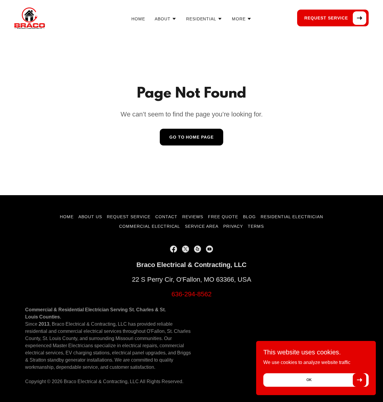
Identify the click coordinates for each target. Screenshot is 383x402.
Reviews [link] (192, 216)
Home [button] (67, 216)
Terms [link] (256, 226)
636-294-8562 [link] (191, 294)
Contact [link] (166, 216)
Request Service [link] (129, 216)
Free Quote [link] (223, 216)
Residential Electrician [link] (292, 216)
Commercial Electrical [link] (149, 226)
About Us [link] (90, 216)
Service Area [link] (201, 226)
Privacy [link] (233, 226)
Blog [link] (249, 216)
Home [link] (138, 18)
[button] (166, 18)
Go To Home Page (191, 137)
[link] (29, 17)
